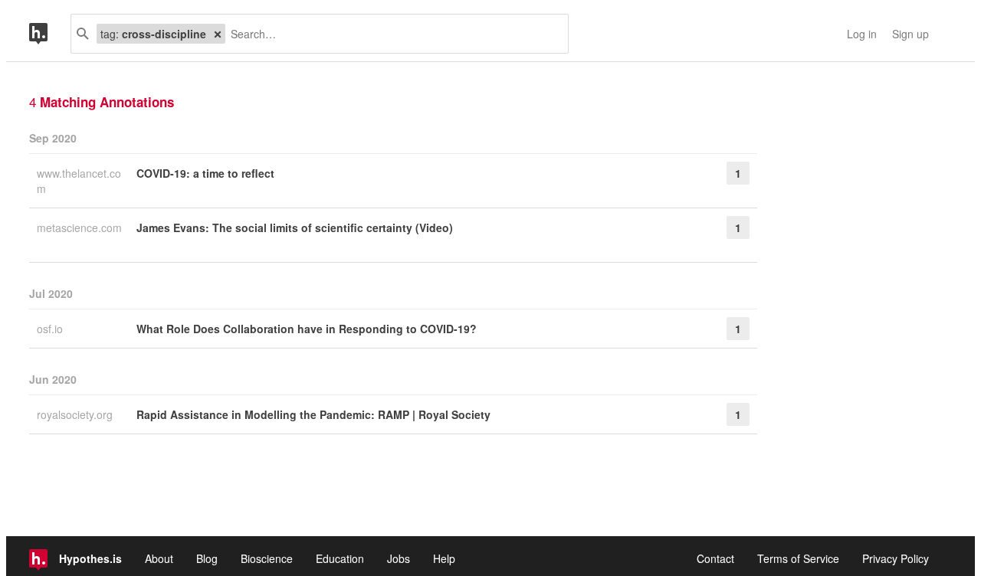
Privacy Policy (895, 558)
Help (444, 558)
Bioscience (267, 558)
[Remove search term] (217, 34)
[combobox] (390, 34)
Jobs (398, 558)
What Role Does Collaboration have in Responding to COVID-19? (306, 328)
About (159, 558)
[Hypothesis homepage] (50, 34)
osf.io (51, 328)
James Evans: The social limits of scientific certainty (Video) (294, 227)
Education (340, 558)
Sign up (910, 34)
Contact (715, 558)
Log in (862, 34)
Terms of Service (798, 558)
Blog (207, 558)
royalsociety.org (76, 414)
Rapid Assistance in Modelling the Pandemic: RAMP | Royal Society (313, 414)
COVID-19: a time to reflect (205, 173)
